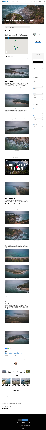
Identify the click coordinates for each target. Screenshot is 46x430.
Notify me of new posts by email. (7, 406)
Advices (35, 75)
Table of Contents (10, 27)
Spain (34, 115)
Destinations (8, 1)
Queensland (35, 102)
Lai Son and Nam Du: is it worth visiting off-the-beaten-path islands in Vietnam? (8, 353)
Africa (34, 68)
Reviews (35, 79)
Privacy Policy (27, 426)
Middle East (35, 117)
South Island (35, 126)
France (35, 108)
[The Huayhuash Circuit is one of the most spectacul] (37, 37)
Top (23, 428)
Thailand (35, 93)
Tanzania (35, 71)
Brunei (35, 83)
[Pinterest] (41, 21)
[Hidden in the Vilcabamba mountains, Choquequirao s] (41, 39)
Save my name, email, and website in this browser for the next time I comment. (12, 403)
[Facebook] (39, 21)
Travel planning (33, 1)
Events (17, 1)
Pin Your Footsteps (21, 425)
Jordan (35, 119)
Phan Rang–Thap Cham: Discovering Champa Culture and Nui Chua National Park (6, 385)
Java (35, 86)
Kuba (16, 366)
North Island (35, 124)
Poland (35, 110)
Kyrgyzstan (35, 88)
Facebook (37, 47)
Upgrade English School (27, 1)
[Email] (42, 21)
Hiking (34, 122)
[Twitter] (40, 21)
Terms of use (24, 426)
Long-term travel (36, 77)
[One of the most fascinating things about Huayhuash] (34, 37)
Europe (34, 106)
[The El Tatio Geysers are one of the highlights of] (34, 39)
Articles (13, 1)
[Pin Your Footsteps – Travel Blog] (5, 2)
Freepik (21, 426)
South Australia (36, 104)
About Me (20, 1)
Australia (35, 97)
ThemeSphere (28, 425)
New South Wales (36, 99)
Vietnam (5, 18)
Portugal (35, 113)
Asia (34, 81)
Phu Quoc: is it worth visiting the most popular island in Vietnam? (16, 353)
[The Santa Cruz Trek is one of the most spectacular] (37, 39)
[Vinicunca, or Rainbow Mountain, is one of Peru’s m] (41, 37)
